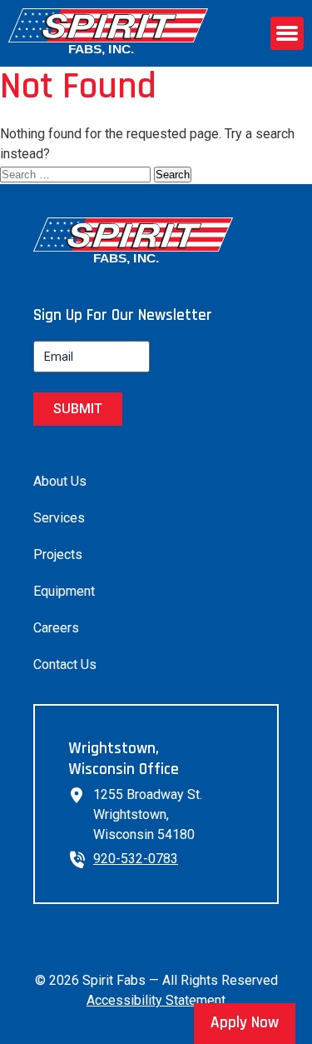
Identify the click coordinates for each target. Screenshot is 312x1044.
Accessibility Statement (156, 1000)
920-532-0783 (135, 859)
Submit (77, 409)
